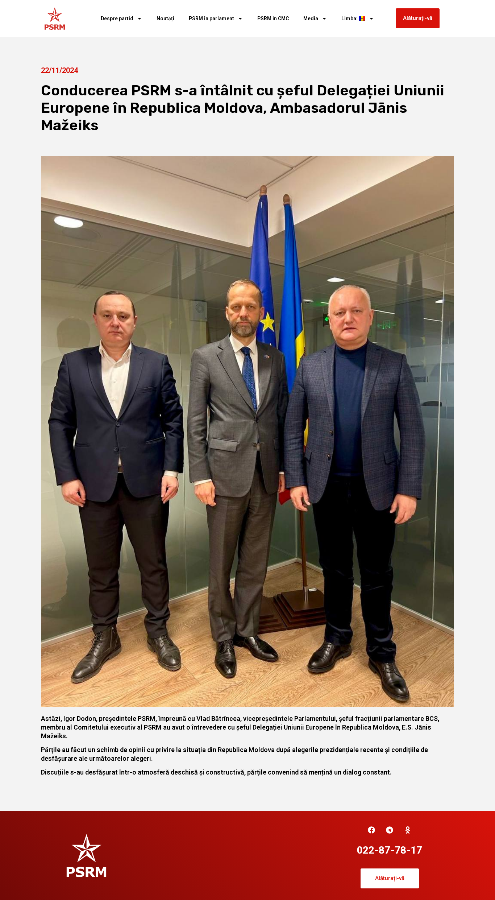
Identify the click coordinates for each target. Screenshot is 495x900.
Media (310, 18)
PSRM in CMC (273, 18)
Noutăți (165, 18)
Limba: (350, 18)
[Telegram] (389, 830)
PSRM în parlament (211, 18)
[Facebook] (371, 830)
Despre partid (117, 18)
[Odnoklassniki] (407, 830)
